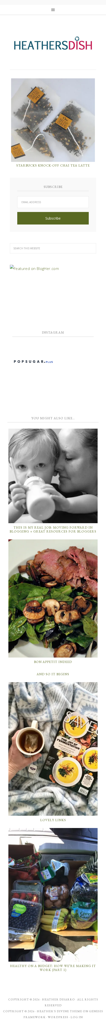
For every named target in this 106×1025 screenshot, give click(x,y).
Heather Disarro (58, 999)
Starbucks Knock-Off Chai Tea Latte (53, 165)
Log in (77, 1017)
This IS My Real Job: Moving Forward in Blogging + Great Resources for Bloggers (53, 529)
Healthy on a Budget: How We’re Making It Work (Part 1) (53, 968)
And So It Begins (53, 674)
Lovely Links (53, 820)
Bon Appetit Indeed (53, 662)
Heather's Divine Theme (59, 1011)
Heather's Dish (53, 45)
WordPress (58, 1017)
